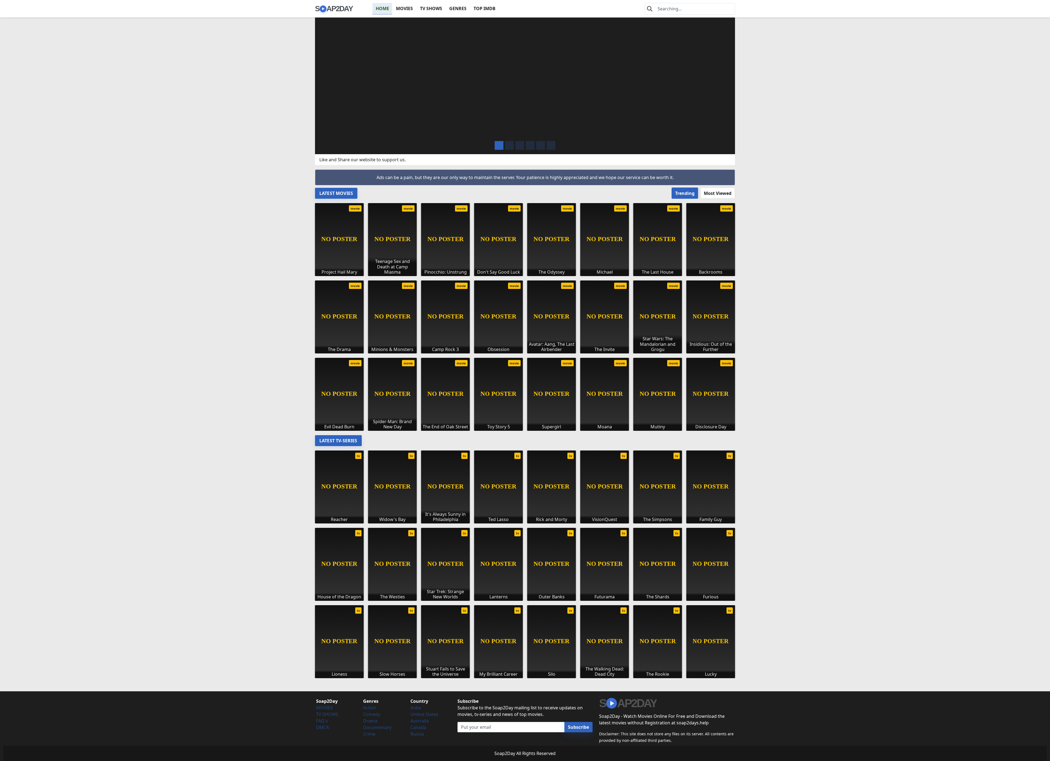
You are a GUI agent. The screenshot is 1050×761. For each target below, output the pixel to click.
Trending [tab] (685, 193)
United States (424, 714)
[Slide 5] (551, 145)
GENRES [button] (457, 8)
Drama (370, 721)
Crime (369, 734)
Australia (419, 721)
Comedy (371, 714)
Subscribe (578, 727)
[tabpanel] (525, 315)
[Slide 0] (499, 145)
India (415, 708)
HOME (382, 8)
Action (369, 708)
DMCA (322, 727)
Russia (417, 734)
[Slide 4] (540, 145)
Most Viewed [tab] (717, 193)
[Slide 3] (530, 145)
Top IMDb (484, 8)
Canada (418, 727)
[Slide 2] (519, 145)
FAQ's (322, 721)
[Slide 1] (509, 145)
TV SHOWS (431, 8)
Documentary (377, 727)
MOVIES (404, 8)
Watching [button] (355, 133)
